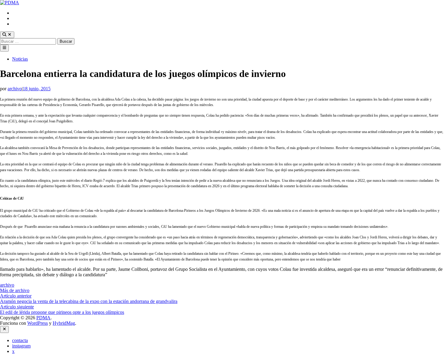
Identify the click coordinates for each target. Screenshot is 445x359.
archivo (15, 88)
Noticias (20, 58)
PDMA (43, 317)
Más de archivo (14, 290)
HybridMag (64, 323)
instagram (21, 18)
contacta (20, 12)
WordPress (37, 323)
